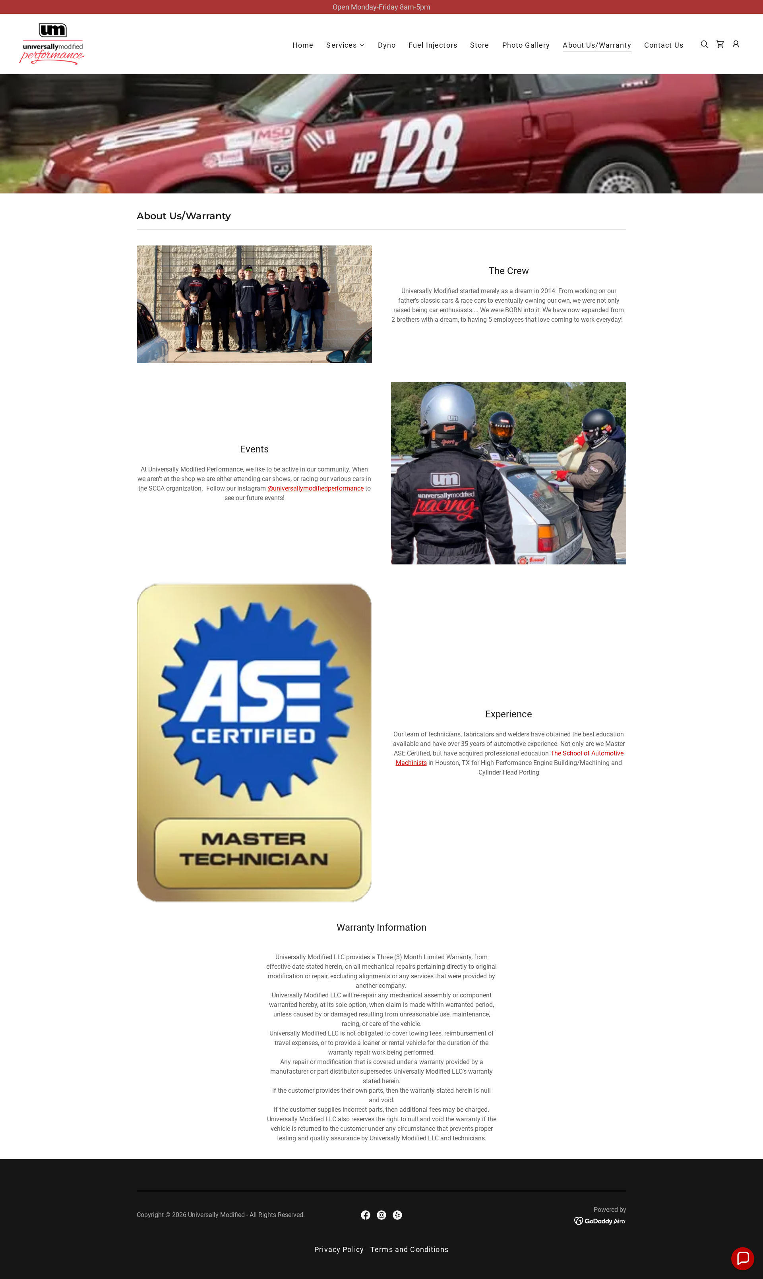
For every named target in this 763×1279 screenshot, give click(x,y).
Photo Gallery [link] (526, 45)
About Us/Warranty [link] (597, 45)
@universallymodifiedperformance (315, 488)
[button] (345, 45)
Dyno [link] (387, 45)
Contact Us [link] (664, 45)
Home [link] (303, 45)
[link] (51, 43)
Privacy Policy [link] (339, 1249)
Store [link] (480, 45)
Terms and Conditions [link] (409, 1249)
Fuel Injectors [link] (433, 45)
